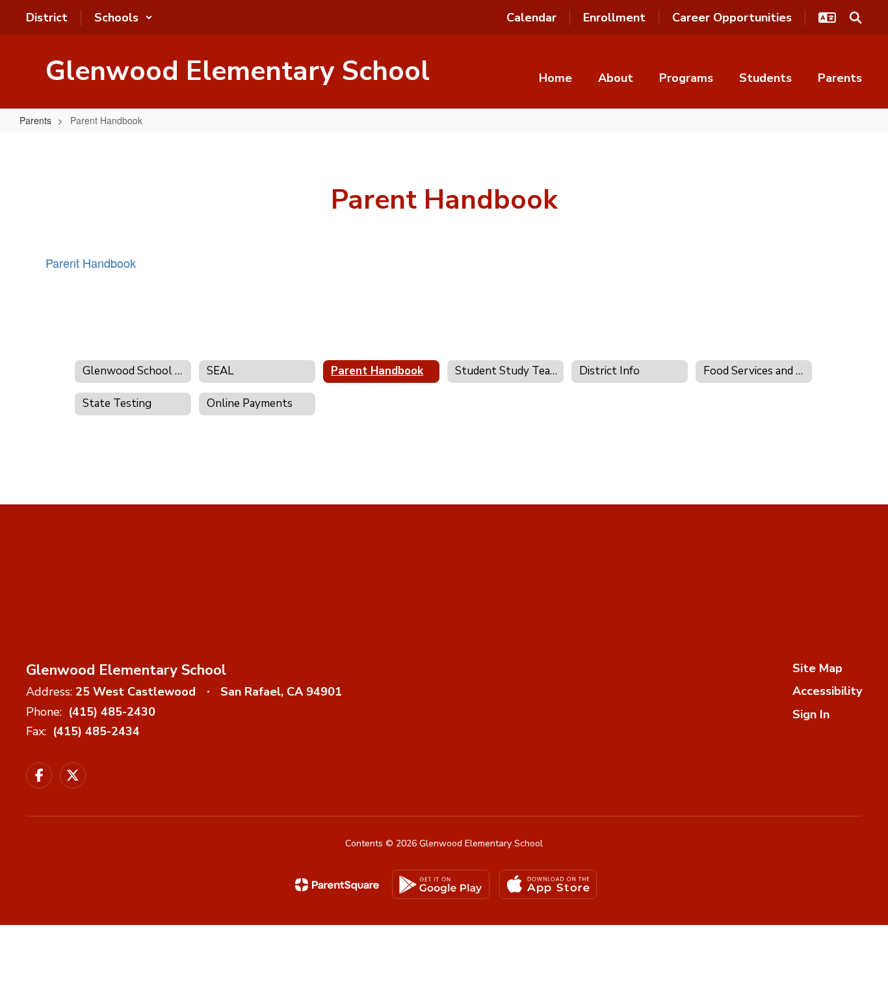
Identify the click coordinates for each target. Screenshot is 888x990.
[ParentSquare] (337, 884)
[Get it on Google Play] (441, 884)
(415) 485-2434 (96, 731)
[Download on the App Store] (548, 884)
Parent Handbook (91, 262)
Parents (35, 120)
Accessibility (827, 691)
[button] (123, 17)
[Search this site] (855, 17)
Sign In (810, 714)
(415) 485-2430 (111, 712)
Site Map (817, 668)
